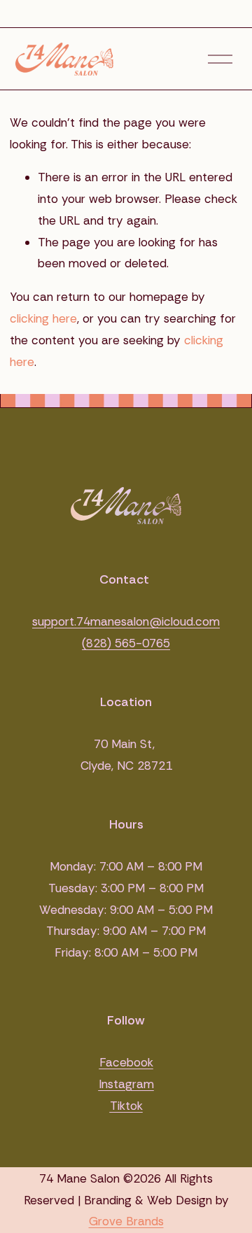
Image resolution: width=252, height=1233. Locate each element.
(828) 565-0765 (126, 643)
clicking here (43, 318)
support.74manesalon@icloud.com (126, 621)
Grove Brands (126, 1221)
